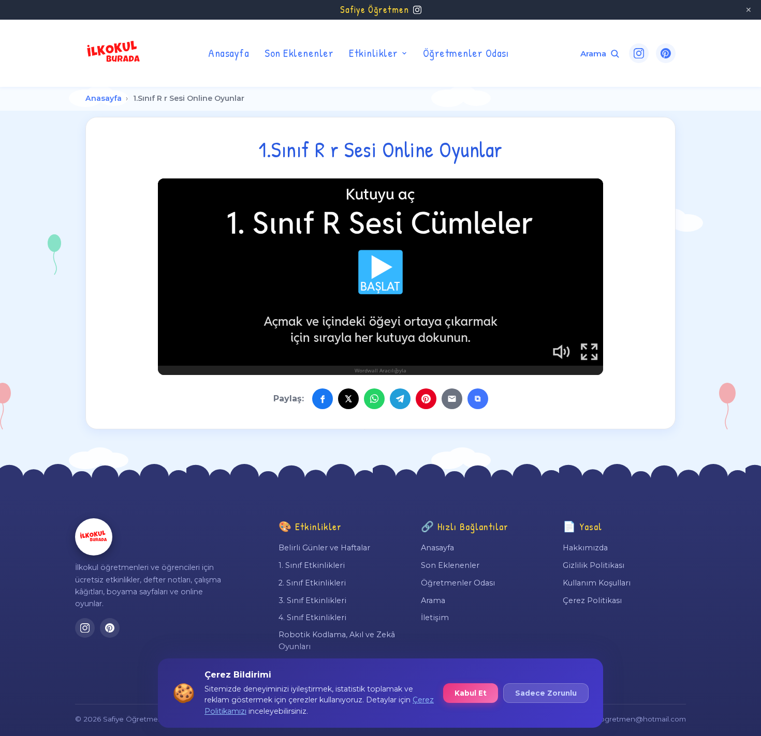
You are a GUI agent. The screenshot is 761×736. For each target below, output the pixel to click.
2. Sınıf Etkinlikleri (312, 583)
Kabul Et (471, 693)
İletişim (435, 617)
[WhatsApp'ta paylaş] (374, 398)
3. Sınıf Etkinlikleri (312, 600)
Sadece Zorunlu (546, 693)
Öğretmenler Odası (466, 53)
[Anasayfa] (93, 536)
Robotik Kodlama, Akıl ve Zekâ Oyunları (337, 640)
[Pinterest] (666, 53)
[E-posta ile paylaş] (452, 398)
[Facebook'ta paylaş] (322, 398)
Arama (433, 600)
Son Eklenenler (299, 53)
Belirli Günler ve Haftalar (324, 547)
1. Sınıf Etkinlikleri (312, 565)
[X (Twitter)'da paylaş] (348, 398)
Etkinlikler (373, 53)
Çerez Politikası (592, 600)
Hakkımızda (585, 547)
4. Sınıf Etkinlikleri (312, 617)
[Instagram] (639, 53)
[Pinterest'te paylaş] (426, 398)
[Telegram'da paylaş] (400, 398)
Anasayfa (228, 53)
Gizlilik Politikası (593, 565)
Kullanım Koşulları (597, 583)
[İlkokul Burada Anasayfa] (113, 53)
